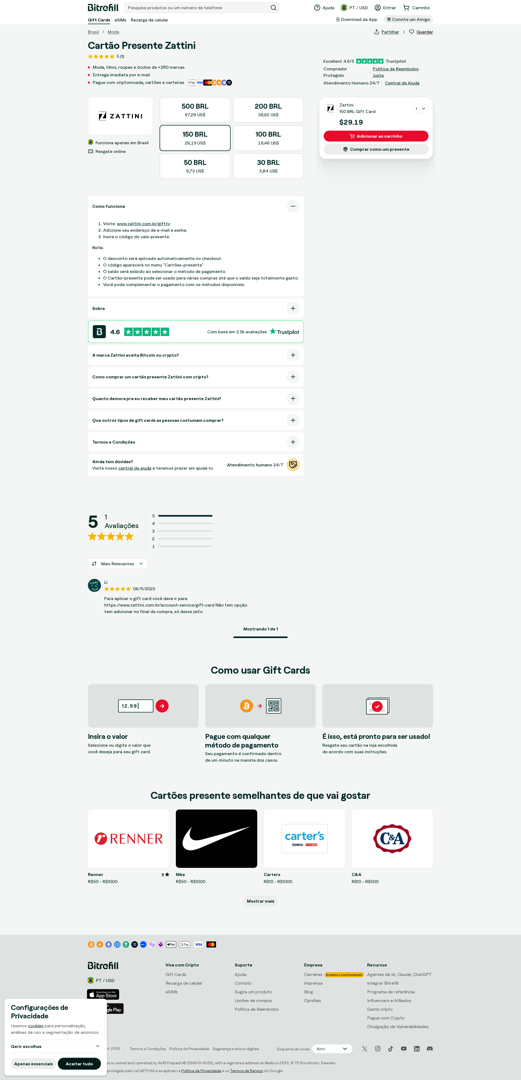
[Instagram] (377, 1048)
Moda (113, 31)
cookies (35, 1025)
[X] (364, 1049)
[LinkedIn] (417, 1048)
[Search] (273, 7)
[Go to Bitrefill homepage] (103, 7)
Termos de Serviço (246, 1070)
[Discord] (430, 1048)
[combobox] (197, 7)
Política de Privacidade (201, 1070)
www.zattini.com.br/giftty (143, 223)
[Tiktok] (390, 1048)
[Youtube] (404, 1048)
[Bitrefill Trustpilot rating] (146, 332)
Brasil (93, 31)
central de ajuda (134, 468)
